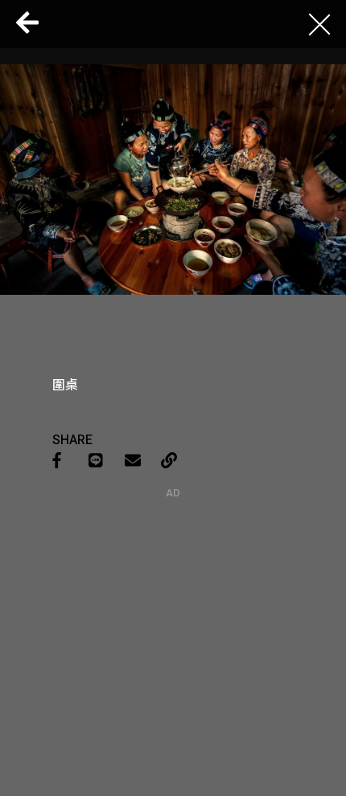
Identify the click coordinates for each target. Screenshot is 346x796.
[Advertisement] (173, 599)
